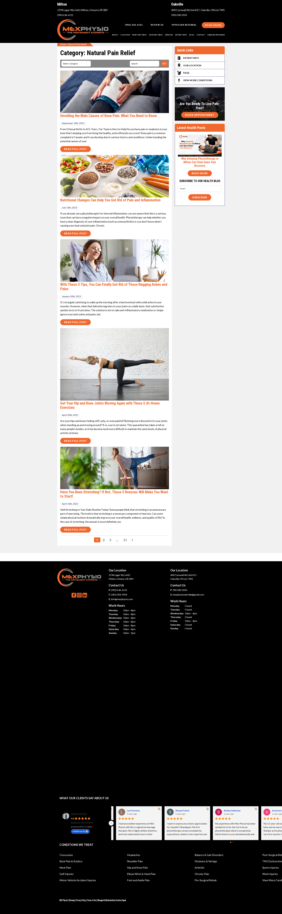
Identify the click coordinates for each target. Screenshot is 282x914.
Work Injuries (270, 873)
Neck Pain (65, 867)
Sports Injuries (270, 867)
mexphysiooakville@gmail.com (188, 594)
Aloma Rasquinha (181, 810)
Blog (191, 35)
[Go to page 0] (230, 842)
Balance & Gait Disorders (209, 855)
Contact (201, 35)
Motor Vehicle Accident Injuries (77, 880)
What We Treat (139, 35)
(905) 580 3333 (179, 15)
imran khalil (129, 810)
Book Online (213, 25)
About (115, 35)
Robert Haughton (229, 810)
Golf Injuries (66, 873)
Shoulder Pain (135, 861)
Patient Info (191, 57)
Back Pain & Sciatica (70, 861)
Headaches (133, 855)
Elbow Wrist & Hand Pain (141, 873)
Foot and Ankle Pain (138, 880)
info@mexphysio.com (122, 599)
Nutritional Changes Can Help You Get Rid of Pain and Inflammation (110, 200)
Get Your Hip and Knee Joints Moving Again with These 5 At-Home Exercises (110, 405)
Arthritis (199, 867)
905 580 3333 (180, 590)
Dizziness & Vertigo (206, 861)
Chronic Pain (202, 873)
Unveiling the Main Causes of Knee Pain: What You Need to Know (108, 115)
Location (125, 35)
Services (169, 35)
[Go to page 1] (233, 842)
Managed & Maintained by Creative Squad (112, 900)
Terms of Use (91, 900)
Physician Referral (184, 25)
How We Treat (156, 35)
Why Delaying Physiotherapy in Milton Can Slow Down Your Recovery (199, 162)
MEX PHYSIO (79, 814)
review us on (79, 831)
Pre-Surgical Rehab (206, 880)
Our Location (192, 65)
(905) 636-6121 (65, 15)
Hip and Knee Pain (137, 867)
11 (125, 540)
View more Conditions (197, 80)
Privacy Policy (81, 900)
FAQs (186, 72)
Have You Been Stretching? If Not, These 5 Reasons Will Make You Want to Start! (114, 494)
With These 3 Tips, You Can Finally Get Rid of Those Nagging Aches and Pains (113, 286)
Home (63, 44)
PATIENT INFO (181, 35)
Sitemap (72, 900)
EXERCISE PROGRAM (216, 35)
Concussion (66, 855)
